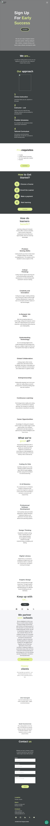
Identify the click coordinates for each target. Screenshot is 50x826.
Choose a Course (26, 184)
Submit (25, 786)
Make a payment (27, 196)
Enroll (22, 190)
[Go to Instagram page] (22, 609)
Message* (17, 776)
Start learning (26, 202)
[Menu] (47, 2)
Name (16, 757)
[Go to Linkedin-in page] (28, 609)
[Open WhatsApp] (47, 822)
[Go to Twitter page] (33, 609)
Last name (17, 764)
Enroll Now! (25, 29)
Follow (25, 604)
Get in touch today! (25, 659)
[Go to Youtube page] (34, 817)
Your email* (17, 770)
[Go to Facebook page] (17, 609)
